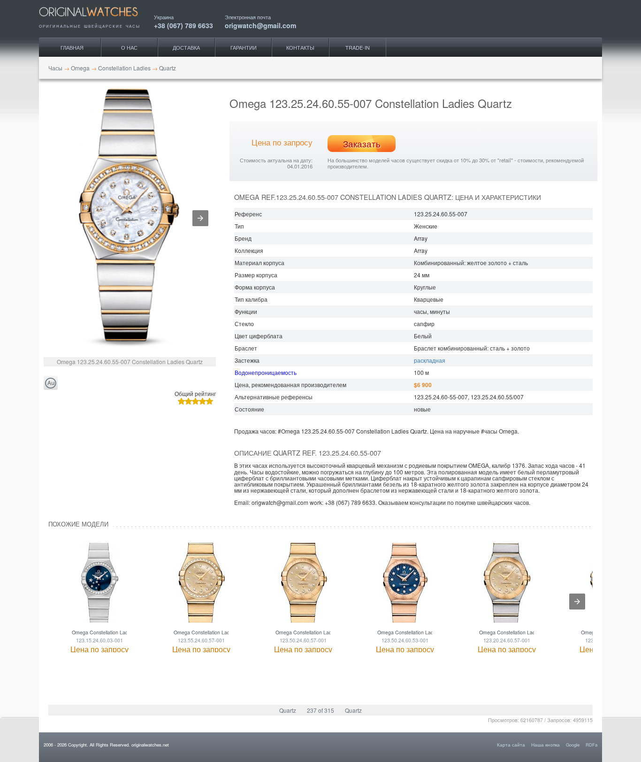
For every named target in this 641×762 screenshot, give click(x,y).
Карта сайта (511, 744)
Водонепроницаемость (266, 372)
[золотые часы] (51, 383)
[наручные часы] (96, 19)
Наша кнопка (545, 744)
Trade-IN (357, 47)
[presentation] (577, 602)
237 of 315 (320, 710)
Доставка (186, 47)
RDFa (591, 744)
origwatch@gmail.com (260, 25)
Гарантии (243, 47)
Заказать (362, 143)
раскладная (429, 360)
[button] (200, 218)
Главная (72, 47)
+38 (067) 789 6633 (183, 25)
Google (573, 744)
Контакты (300, 47)
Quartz (287, 710)
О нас (129, 47)
